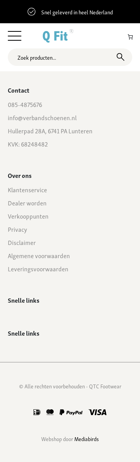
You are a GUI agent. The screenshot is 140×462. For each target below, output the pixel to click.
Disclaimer (22, 242)
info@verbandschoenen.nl (42, 117)
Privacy (17, 229)
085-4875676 (25, 104)
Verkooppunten (28, 216)
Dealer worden (27, 203)
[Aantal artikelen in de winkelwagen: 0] (130, 37)
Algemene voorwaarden (39, 255)
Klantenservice (27, 189)
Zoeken (120, 57)
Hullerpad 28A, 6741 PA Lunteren (50, 131)
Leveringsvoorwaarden (38, 269)
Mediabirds (86, 438)
